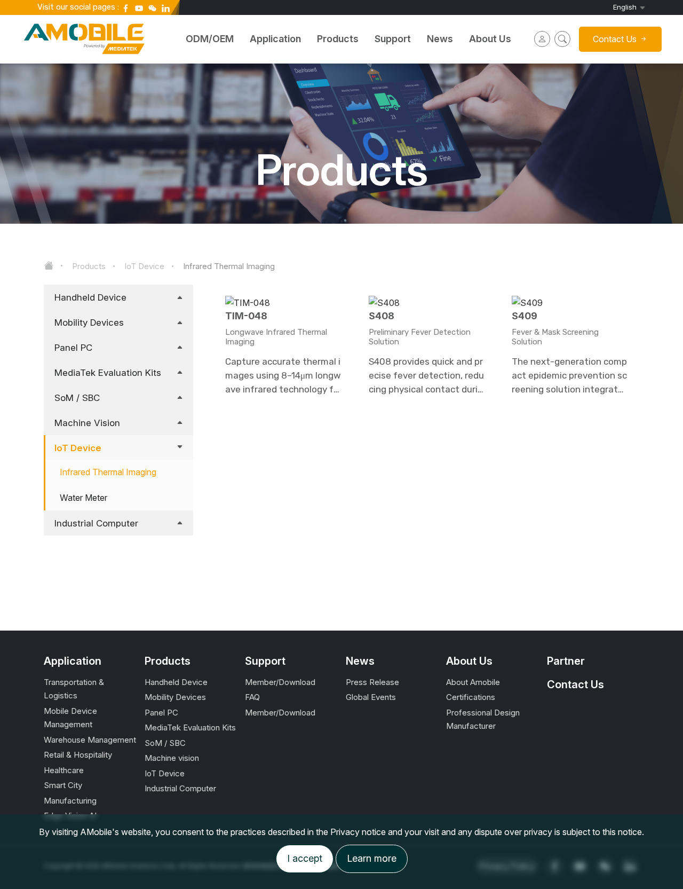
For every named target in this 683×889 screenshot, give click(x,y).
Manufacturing (70, 801)
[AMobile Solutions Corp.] (85, 32)
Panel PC (73, 347)
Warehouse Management (90, 740)
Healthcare (64, 770)
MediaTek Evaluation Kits (107, 372)
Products (89, 266)
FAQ (252, 697)
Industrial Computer (96, 523)
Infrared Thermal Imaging (229, 266)
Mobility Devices (89, 322)
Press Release (372, 682)
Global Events (371, 697)
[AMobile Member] (542, 39)
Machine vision (87, 423)
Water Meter (83, 497)
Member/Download (280, 682)
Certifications (470, 697)
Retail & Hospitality (78, 755)
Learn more (371, 858)
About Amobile (473, 682)
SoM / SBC (77, 397)
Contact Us (575, 684)
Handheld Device (90, 297)
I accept (304, 858)
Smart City (63, 785)
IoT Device (144, 266)
